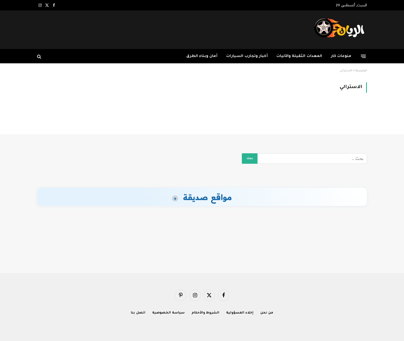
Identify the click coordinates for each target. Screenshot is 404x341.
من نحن (266, 313)
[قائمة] (363, 56)
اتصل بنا (138, 313)
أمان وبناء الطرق (202, 56)
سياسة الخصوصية (168, 313)
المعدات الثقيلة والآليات (299, 56)
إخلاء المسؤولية (239, 313)
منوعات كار (341, 56)
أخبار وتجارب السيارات (247, 56)
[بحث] (39, 56)
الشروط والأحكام (206, 313)
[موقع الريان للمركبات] (340, 29)
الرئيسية (361, 70)
